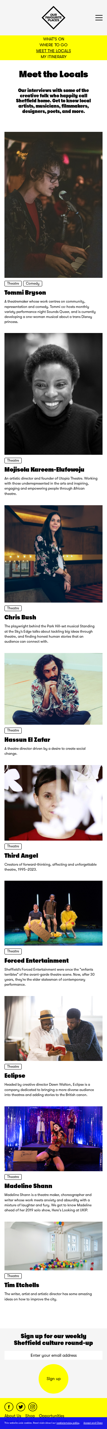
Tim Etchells (21, 1285)
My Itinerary (54, 56)
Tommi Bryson (25, 292)
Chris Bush (20, 617)
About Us (12, 1415)
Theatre (13, 283)
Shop (30, 1415)
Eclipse (14, 1075)
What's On (53, 39)
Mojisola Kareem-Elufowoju (44, 469)
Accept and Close (93, 1423)
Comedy (33, 283)
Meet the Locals (53, 50)
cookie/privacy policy (67, 1423)
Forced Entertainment (36, 960)
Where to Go (53, 44)
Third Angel (21, 855)
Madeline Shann (28, 1186)
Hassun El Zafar (27, 739)
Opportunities (51, 1415)
